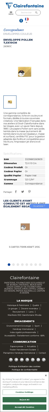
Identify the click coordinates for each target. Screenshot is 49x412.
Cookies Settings (24, 392)
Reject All (24, 400)
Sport (37, 326)
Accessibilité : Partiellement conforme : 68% (24, 335)
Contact (42, 353)
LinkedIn (38, 360)
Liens (31, 312)
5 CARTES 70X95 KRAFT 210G (24, 247)
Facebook (11, 360)
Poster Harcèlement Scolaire (23, 350)
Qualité (36, 305)
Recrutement (19, 312)
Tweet (22, 191)
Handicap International (23, 329)
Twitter (16, 360)
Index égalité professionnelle (23, 332)
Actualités (31, 346)
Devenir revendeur (29, 308)
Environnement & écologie (19, 326)
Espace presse (16, 346)
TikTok (44, 360)
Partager (15, 191)
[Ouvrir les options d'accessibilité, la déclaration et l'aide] (21, 21)
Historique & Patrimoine (18, 305)
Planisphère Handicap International (19, 353)
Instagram (33, 360)
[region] (24, 392)
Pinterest (29, 191)
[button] (9, 265)
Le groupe (13, 308)
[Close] (46, 375)
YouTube (22, 360)
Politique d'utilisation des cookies (24, 366)
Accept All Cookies (24, 407)
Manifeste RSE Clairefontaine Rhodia (24, 315)
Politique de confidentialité (24, 370)
